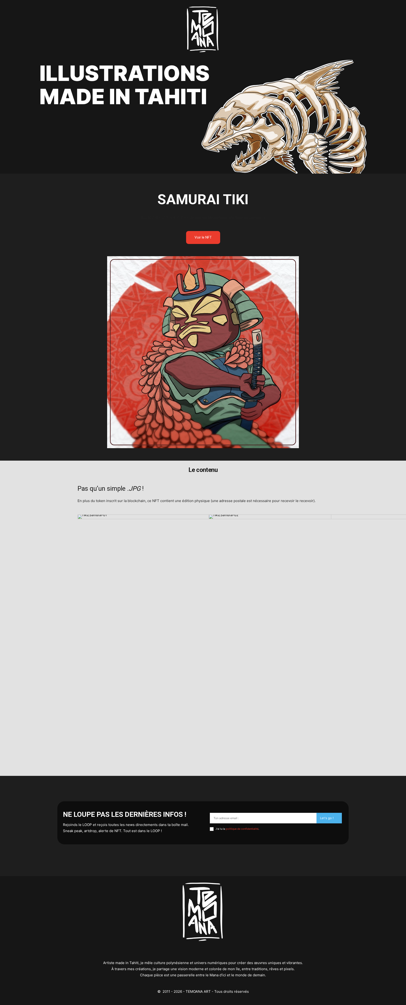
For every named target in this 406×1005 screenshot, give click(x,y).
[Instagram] (203, 951)
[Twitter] (185, 951)
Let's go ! (327, 818)
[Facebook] (220, 951)
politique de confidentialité (242, 828)
